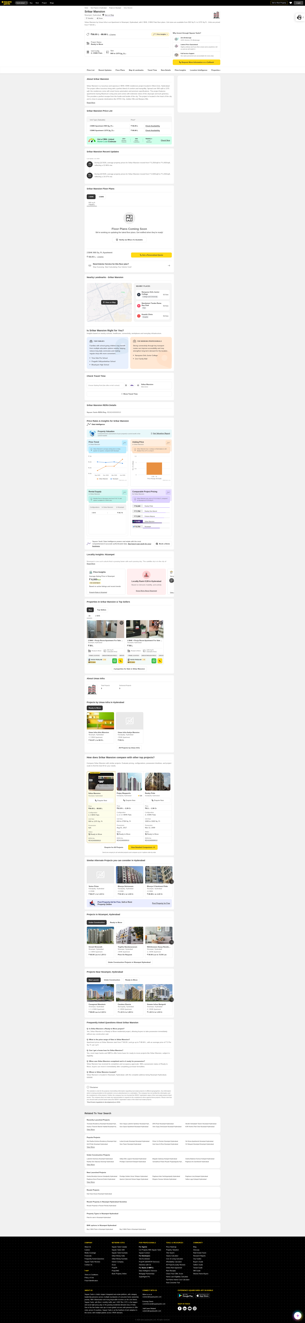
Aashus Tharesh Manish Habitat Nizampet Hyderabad (102, 1126)
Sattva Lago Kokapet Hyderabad (195, 1179)
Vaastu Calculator (172, 1256)
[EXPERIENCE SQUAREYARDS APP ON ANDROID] (186, 1297)
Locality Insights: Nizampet (100, 554)
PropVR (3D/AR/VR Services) (149, 1262)
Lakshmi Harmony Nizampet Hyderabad (100, 1159)
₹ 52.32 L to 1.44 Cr (125, 894)
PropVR (114, 1268)
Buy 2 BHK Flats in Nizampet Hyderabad (100, 1229)
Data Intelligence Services (148, 1271)
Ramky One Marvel (151, 511)
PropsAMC (115, 1271)
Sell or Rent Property (279, 3)
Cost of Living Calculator (174, 1259)
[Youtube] (190, 1308)
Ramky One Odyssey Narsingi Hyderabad (100, 1162)
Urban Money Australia (119, 1259)
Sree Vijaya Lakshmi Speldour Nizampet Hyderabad (135, 1124)
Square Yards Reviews (92, 1262)
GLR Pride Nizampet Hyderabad (97, 1144)
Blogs (52, 3)
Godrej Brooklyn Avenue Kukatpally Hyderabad (102, 1176)
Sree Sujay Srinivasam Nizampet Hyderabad (166, 1126)
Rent (37, 3)
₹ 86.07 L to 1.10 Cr (96, 894)
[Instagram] (195, 1308)
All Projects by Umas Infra (129, 748)
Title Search (170, 1253)
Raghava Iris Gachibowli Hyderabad (197, 1162)
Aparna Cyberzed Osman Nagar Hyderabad (134, 1179)
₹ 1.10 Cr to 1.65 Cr (125, 1012)
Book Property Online (119, 1274)
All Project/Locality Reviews (175, 1265)
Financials (88, 1256)
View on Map (110, 302)
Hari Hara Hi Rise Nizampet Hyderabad (165, 1144)
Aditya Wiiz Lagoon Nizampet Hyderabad (133, 1159)
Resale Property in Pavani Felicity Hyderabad (101, 1206)
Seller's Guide (198, 1265)
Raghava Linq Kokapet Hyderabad (196, 1176)
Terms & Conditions (91, 1275)
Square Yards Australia (119, 1253)
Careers (87, 1250)
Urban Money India (118, 1256)
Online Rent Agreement (174, 1268)
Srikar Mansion (149, 521)
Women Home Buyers (200, 1274)
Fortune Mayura (150, 516)
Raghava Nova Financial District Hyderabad (101, 1179)
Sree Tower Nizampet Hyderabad (130, 1144)
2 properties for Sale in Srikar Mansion (129, 669)
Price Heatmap (171, 1247)
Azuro (114, 1265)
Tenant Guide (197, 1268)
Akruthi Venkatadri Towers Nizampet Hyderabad (200, 1124)
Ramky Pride (149, 506)
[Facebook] (180, 1308)
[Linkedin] (185, 1308)
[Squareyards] (7, 3)
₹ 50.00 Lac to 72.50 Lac (157, 955)
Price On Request (125, 955)
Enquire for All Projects (113, 847)
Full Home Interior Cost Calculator (177, 1280)
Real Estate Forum (199, 1253)
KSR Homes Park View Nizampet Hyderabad (199, 1126)
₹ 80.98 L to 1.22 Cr (155, 894)
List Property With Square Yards (150, 1250)
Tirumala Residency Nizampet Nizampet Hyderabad (102, 1124)
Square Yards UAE (118, 1250)
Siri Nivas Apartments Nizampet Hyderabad (199, 1141)
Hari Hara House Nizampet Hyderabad (99, 1194)
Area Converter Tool (173, 1283)
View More (91, 1129)
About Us (88, 1247)
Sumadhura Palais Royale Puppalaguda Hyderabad (168, 1162)
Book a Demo (164, 544)
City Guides (197, 1259)
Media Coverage (90, 1253)
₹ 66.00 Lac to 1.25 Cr (97, 955)
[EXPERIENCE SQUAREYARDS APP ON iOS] (202, 1297)
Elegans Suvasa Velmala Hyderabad (164, 1179)
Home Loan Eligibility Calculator (177, 1277)
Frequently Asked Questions (94, 1259)
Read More (91, 103)
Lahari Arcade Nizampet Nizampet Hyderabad (134, 1141)
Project (44, 3)
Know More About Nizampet (146, 591)
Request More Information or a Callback (198, 62)
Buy (31, 3)
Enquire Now (102, 800)
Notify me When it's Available (131, 240)
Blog (194, 1247)
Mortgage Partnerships (147, 1274)
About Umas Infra (96, 678)
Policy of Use (89, 1278)
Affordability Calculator (174, 1262)
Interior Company (118, 1262)
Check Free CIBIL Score (174, 1274)
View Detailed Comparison (141, 847)
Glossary (196, 1250)
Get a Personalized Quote (152, 255)
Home (86, 8)
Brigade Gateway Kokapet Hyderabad (164, 1159)
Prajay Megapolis (124, 793)
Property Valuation (172, 1250)
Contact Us (88, 1265)
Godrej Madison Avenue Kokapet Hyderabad (199, 1159)
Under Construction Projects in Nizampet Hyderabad (129, 962)
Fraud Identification (91, 1281)
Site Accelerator (144, 1259)
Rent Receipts (171, 1271)
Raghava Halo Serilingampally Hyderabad (166, 1176)
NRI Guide (196, 1271)
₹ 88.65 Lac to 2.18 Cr (97, 1012)
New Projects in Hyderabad (99, 8)
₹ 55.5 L (121, 740)
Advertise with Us (145, 1265)
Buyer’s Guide (198, 1262)
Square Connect (144, 1253)
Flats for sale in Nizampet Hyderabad (99, 1217)
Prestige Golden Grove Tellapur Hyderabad (134, 1176)
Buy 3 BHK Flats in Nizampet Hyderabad (133, 1229)
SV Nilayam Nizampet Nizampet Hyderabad (199, 1144)
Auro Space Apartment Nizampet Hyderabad (134, 1126)
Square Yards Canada (119, 1247)
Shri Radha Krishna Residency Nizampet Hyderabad (102, 1141)
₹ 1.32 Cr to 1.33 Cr (154, 1012)
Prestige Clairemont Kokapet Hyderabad (133, 1162)
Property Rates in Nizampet (98, 592)
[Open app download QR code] (300, 17)
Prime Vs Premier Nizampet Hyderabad (165, 1141)
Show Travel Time (130, 394)
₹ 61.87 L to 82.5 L (96, 740)
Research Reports (199, 1256)
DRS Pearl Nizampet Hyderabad (163, 1124)
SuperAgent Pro (144, 1277)
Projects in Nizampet (115, 8)
